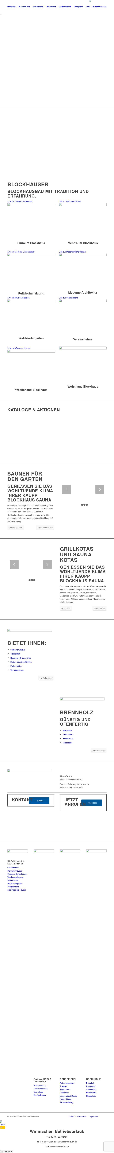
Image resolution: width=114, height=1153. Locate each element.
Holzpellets (67, 742)
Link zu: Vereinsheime (68, 297)
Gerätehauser (13, 867)
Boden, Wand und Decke (21, 661)
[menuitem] (11, 6)
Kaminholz (67, 730)
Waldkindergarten (14, 883)
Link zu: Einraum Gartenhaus (20, 201)
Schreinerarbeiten (17, 649)
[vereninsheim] (83, 317)
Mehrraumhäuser (14, 870)
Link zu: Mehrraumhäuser (70, 201)
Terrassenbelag (16, 670)
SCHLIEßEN (6, 1151)
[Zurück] (6, 61)
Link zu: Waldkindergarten (18, 297)
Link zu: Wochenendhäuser (19, 348)
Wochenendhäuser (15, 877)
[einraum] (31, 221)
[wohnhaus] (83, 365)
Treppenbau (15, 653)
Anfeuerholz (68, 734)
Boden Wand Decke (68, 1095)
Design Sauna (40, 1095)
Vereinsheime (13, 886)
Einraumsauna (40, 1085)
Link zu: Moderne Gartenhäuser (20, 251)
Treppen (63, 1086)
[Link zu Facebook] (104, 1116)
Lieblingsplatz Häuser (16, 889)
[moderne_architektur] (31, 271)
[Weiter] (107, 61)
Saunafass (38, 1091)
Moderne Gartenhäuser (17, 873)
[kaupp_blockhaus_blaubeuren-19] (31, 317)
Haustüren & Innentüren (20, 657)
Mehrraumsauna (41, 1088)
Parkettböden (16, 666)
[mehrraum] (83, 221)
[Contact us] (2, 1127)
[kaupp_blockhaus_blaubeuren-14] (31, 368)
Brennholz (90, 1083)
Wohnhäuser (12, 880)
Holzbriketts (68, 738)
